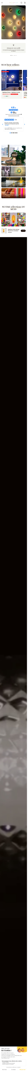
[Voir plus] (13, 22)
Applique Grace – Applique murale (11, 92)
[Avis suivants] (24, 124)
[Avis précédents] (2, 124)
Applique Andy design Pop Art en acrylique (13, 230)
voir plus (6, 125)
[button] (19, 219)
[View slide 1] (11, 55)
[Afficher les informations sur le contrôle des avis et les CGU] (21, 114)
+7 (8, 96)
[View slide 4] (16, 55)
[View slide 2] (13, 55)
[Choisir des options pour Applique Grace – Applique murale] (20, 88)
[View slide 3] (14, 55)
